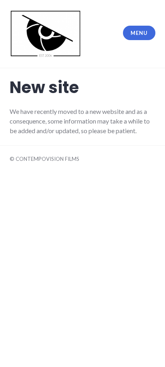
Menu (139, 33)
